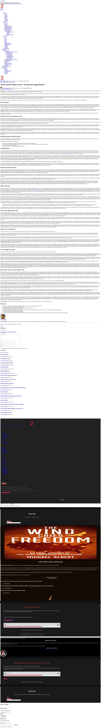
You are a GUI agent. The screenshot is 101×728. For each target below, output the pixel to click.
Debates (6, 18)
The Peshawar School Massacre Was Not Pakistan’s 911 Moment (11, 404)
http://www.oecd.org (68, 152)
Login (8, 720)
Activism (6, 23)
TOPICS (4, 22)
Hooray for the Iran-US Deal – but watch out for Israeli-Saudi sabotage (13, 387)
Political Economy (10, 53)
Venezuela (6, 47)
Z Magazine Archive (8, 63)
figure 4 (16, 202)
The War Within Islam (4, 391)
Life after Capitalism (10, 34)
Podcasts (6, 15)
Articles (6, 13)
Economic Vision (9, 54)
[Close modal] (0, 706)
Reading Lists (7, 61)
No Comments (24, 88)
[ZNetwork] (2, 7)
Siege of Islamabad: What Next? (6, 412)
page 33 (27, 120)
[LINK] (60, 309)
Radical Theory (9, 52)
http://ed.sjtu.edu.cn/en (39, 191)
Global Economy (9, 55)
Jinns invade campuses (4, 366)
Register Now (8, 710)
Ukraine (6, 46)
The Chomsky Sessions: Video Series (11, 59)
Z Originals (6, 21)
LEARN (4, 49)
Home (1, 81)
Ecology (6, 24)
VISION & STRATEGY (7, 66)
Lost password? (3, 716)
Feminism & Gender (8, 26)
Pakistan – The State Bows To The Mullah (8, 379)
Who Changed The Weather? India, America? (8, 375)
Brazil (6, 39)
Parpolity (8, 32)
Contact (6, 73)
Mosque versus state (4, 400)
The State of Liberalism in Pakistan (6, 362)
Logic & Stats (9, 58)
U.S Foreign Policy (10, 57)
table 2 (39, 178)
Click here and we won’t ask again (33, 633)
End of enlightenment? (4, 354)
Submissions (7, 71)
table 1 (35, 178)
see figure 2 (16, 120)
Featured (6, 16)
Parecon (8, 33)
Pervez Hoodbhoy (6, 88)
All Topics (6, 35)
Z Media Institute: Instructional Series (11, 51)
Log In (2, 714)
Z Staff (6, 68)
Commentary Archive (8, 64)
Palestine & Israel (7, 43)
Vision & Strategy (8, 30)
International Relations (8, 27)
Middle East (7, 45)
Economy (6, 25)
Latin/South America (8, 44)
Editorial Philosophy (8, 70)
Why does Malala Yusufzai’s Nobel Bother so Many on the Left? (11, 408)
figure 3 (19, 182)
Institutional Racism (10, 56)
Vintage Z (6, 65)
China (6, 41)
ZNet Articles (5, 81)
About (1, 465)
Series (6, 17)
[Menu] (0, 11)
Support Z (6, 72)
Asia (5, 38)
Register (16, 724)
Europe (6, 42)
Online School (7, 50)
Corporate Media (7, 28)
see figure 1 (86, 109)
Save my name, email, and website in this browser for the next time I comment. (15, 348)
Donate (1, 8)
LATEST (4, 12)
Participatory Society (10, 31)
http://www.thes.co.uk (87, 190)
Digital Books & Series (8, 60)
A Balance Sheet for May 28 (5, 358)
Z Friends (6, 69)
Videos (6, 14)
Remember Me (4, 715)
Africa (6, 37)
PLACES (4, 36)
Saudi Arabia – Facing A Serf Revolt (6, 383)
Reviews (6, 20)
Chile (5, 40)
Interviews (6, 19)
